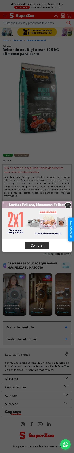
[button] (65, 444)
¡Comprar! (37, 245)
